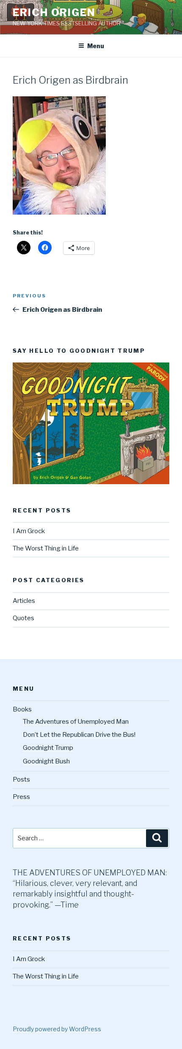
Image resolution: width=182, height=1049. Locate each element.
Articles (24, 601)
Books (22, 709)
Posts (21, 779)
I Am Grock (29, 531)
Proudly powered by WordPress (57, 1029)
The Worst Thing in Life (46, 548)
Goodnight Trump (48, 748)
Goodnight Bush (46, 761)
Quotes (23, 618)
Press (21, 797)
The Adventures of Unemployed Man (76, 721)
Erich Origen (54, 12)
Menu (95, 45)
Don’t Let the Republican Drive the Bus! (79, 734)
